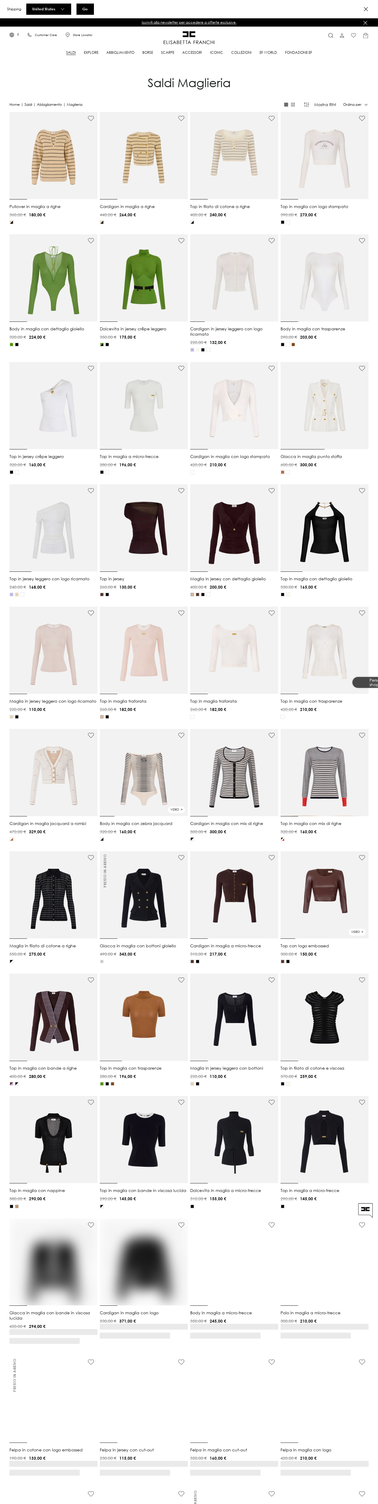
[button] (231, 748)
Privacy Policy (223, 781)
